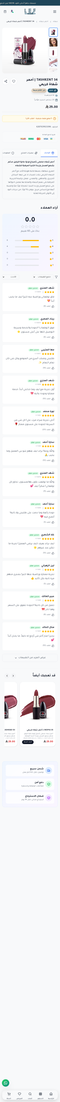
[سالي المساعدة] (12, 11)
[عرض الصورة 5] (53, 72)
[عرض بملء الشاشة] (7, 32)
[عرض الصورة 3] (53, 52)
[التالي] (7, 675)
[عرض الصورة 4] (53, 62)
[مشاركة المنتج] (5, 81)
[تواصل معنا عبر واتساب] (5, 1082)
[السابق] (13, 675)
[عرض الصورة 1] (53, 32)
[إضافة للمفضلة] (13, 81)
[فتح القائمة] (55, 12)
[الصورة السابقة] (44, 50)
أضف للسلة (28, 742)
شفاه (55, 22)
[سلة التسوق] (5, 11)
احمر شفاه (43, 22)
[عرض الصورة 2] (53, 42)
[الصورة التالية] (6, 50)
